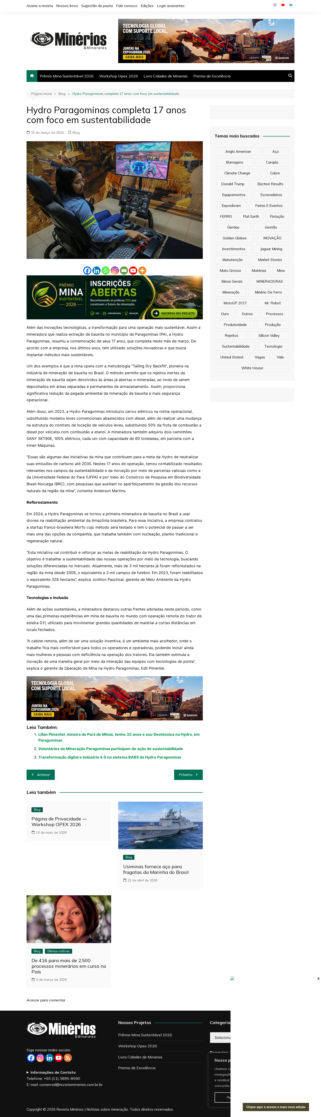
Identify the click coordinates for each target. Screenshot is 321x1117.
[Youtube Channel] (59, 1058)
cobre (275, 173)
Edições (147, 6)
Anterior (43, 774)
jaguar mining (271, 249)
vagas (260, 357)
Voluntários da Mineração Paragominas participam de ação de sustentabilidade (110, 748)
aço (275, 151)
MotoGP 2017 (235, 303)
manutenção (232, 259)
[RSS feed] (68, 1058)
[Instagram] (115, 270)
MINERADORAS (269, 281)
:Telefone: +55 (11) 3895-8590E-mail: (64, 1078)
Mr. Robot (273, 303)
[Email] (124, 270)
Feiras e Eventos (269, 205)
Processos (274, 314)
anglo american (238, 151)
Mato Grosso (230, 270)
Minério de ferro (268, 292)
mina (281, 270)
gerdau (233, 227)
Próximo (185, 774)
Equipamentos (234, 195)
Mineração (230, 292)
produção (273, 324)
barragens (234, 162)
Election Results (270, 184)
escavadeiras (271, 195)
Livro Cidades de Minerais (166, 76)
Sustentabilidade (236, 346)
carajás (272, 162)
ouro (225, 314)
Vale (280, 357)
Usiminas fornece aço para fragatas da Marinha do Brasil (155, 869)
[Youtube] (133, 270)
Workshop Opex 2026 (118, 76)
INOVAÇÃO (272, 238)
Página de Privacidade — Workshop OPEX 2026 (59, 821)
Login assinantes (171, 6)
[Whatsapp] (106, 270)
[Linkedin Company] (49, 1058)
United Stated (231, 357)
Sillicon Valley (269, 335)
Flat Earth (251, 216)
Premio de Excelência (212, 76)
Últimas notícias (58, 951)
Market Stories (270, 259)
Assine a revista (40, 6)
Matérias (259, 270)
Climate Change (237, 173)
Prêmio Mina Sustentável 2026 (67, 76)
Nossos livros (67, 6)
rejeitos (231, 335)
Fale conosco (126, 6)
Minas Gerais (232, 281)
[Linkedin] (96, 270)
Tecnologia (273, 346)
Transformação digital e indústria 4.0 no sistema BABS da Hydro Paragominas (109, 757)
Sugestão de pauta (97, 6)
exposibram (231, 205)
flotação (277, 216)
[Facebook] (87, 270)
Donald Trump (232, 184)
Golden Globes (235, 238)
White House (252, 368)
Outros (247, 314)
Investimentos (233, 249)
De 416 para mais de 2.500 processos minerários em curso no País (68, 966)
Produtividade (235, 324)
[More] (142, 270)
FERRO (226, 216)
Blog (76, 132)
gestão (271, 227)
